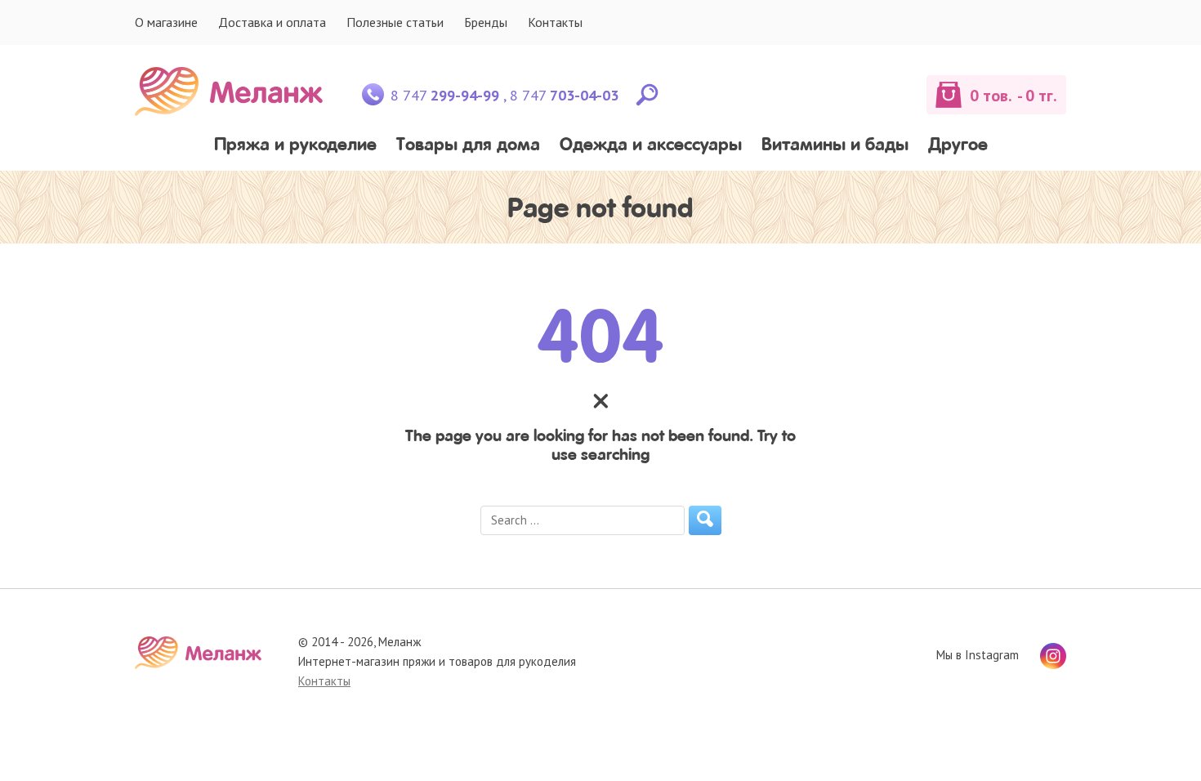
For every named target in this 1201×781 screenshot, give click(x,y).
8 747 (445, 95)
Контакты (555, 22)
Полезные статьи (395, 22)
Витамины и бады (835, 145)
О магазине (166, 22)
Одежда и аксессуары (651, 145)
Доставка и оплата (272, 22)
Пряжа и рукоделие (295, 145)
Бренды (485, 22)
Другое (958, 145)
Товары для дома (468, 145)
